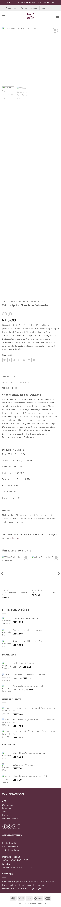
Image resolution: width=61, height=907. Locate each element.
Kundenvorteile (9, 885)
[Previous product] (10, 314)
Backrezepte (31, 881)
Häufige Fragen (34, 888)
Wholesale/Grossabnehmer (14, 888)
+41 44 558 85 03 (10, 849)
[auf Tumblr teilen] (29, 360)
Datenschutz (7, 804)
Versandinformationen (34, 885)
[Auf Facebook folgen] (4, 826)
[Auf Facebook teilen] (9, 360)
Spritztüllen (36, 301)
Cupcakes (23, 301)
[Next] (54, 55)
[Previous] (6, 55)
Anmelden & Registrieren (13, 881)
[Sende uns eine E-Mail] (19, 826)
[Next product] (4, 314)
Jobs (4, 811)
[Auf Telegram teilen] (33, 360)
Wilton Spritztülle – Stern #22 (44, 593)
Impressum (7, 808)
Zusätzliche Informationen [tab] (15, 382)
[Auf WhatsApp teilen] (4, 360)
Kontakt (5, 815)
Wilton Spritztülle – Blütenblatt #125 (14, 593)
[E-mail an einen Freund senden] (19, 360)
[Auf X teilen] (14, 360)
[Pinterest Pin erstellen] (24, 360)
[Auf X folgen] (14, 826)
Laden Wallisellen (10, 818)
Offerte (20, 885)
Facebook (16, 538)
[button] (3, 16)
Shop (12, 301)
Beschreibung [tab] (9, 377)
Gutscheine (50, 881)
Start (5, 301)
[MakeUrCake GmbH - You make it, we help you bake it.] (30, 16)
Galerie (40, 881)
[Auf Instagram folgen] (9, 826)
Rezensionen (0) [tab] (9, 388)
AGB (4, 801)
